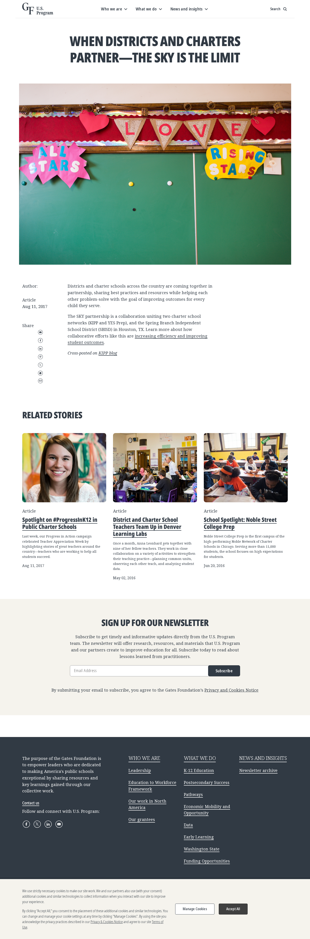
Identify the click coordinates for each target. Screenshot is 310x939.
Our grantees (141, 819)
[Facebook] (26, 824)
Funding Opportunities (207, 861)
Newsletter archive (258, 770)
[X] (37, 824)
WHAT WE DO (200, 758)
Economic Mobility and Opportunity (207, 810)
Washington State (201, 849)
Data (188, 825)
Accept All (233, 908)
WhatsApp (40, 373)
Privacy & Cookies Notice (107, 921)
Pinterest (40, 357)
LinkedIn (40, 348)
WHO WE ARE (144, 758)
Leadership (139, 770)
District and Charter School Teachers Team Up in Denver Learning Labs (147, 526)
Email (40, 332)
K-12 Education (199, 770)
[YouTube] (59, 824)
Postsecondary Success (206, 782)
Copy (40, 381)
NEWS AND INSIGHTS (263, 758)
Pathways (193, 794)
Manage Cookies (195, 908)
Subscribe (224, 670)
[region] (155, 909)
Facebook (40, 340)
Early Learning (199, 837)
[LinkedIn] (48, 824)
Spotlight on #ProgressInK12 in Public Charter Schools (59, 523)
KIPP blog (107, 353)
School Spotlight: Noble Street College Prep (240, 523)
